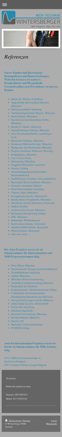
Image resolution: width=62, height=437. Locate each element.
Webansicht (51, 423)
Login (54, 420)
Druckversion (15, 420)
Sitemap (26, 420)
